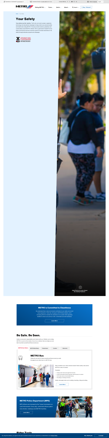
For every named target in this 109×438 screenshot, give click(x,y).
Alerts (58, 7)
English (99, 1)
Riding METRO (39, 7)
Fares (50, 7)
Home (17, 13)
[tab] (23, 348)
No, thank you (88, 435)
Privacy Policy (54, 435)
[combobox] (100, 2)
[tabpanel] (54, 370)
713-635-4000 (44, 1)
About (66, 7)
